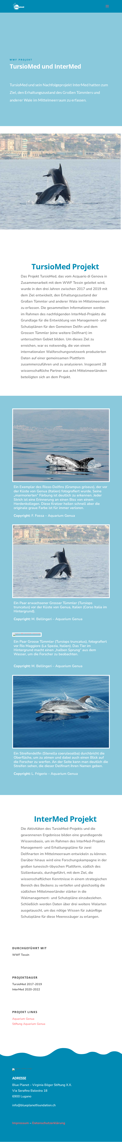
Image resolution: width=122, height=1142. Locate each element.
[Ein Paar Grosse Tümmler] (27, 633)
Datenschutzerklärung (48, 1123)
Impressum (20, 1123)
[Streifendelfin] (61, 746)
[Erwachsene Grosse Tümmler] (61, 596)
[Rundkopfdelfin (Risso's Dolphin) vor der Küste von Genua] (61, 480)
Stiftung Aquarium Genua (28, 1024)
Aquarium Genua (23, 1019)
